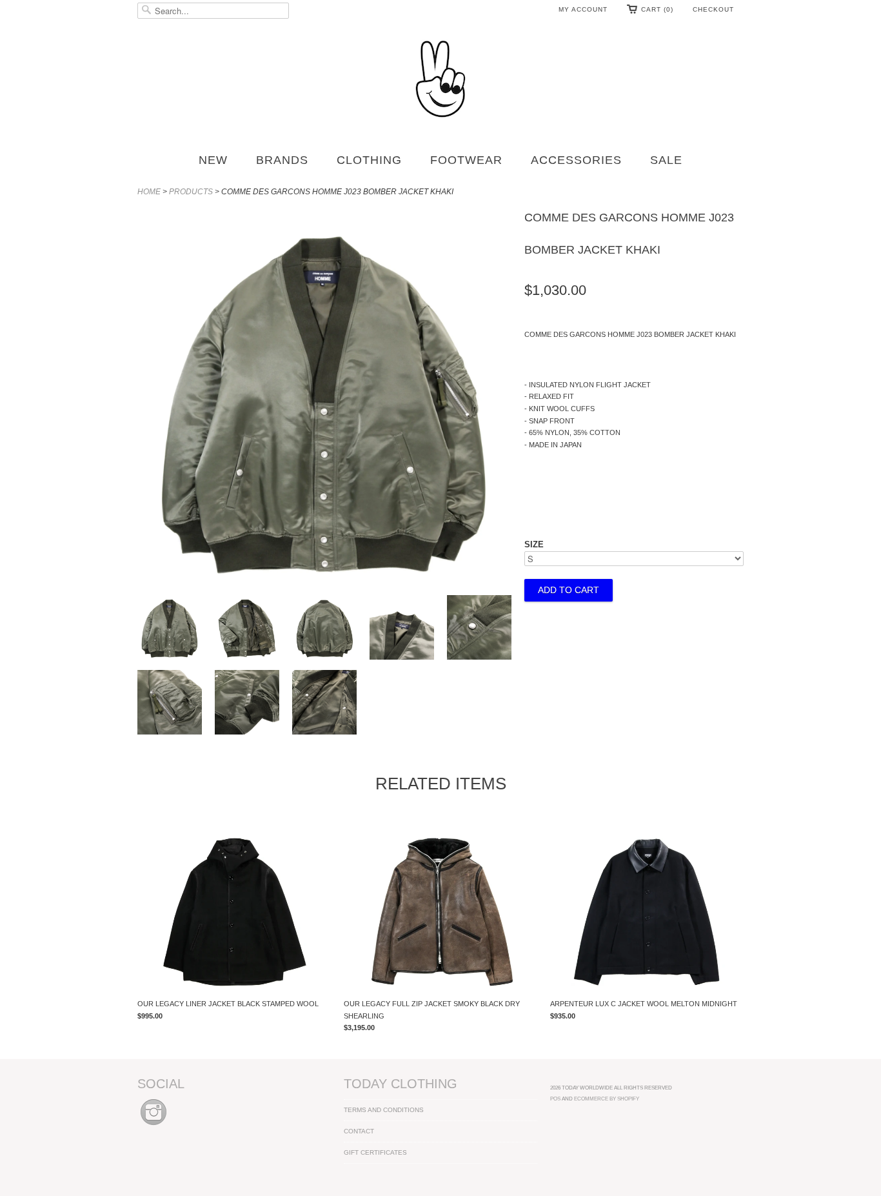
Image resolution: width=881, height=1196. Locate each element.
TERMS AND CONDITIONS (384, 1109)
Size (534, 544)
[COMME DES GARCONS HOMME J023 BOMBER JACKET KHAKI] (169, 629)
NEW (213, 160)
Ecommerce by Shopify (606, 1098)
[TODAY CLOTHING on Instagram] (153, 1126)
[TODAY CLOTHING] (440, 80)
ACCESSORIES (576, 160)
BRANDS (282, 160)
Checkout (713, 9)
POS (555, 1098)
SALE (666, 160)
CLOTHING (369, 160)
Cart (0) (657, 9)
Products (191, 191)
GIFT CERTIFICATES (375, 1152)
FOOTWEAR (466, 160)
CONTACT (359, 1131)
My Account (583, 9)
